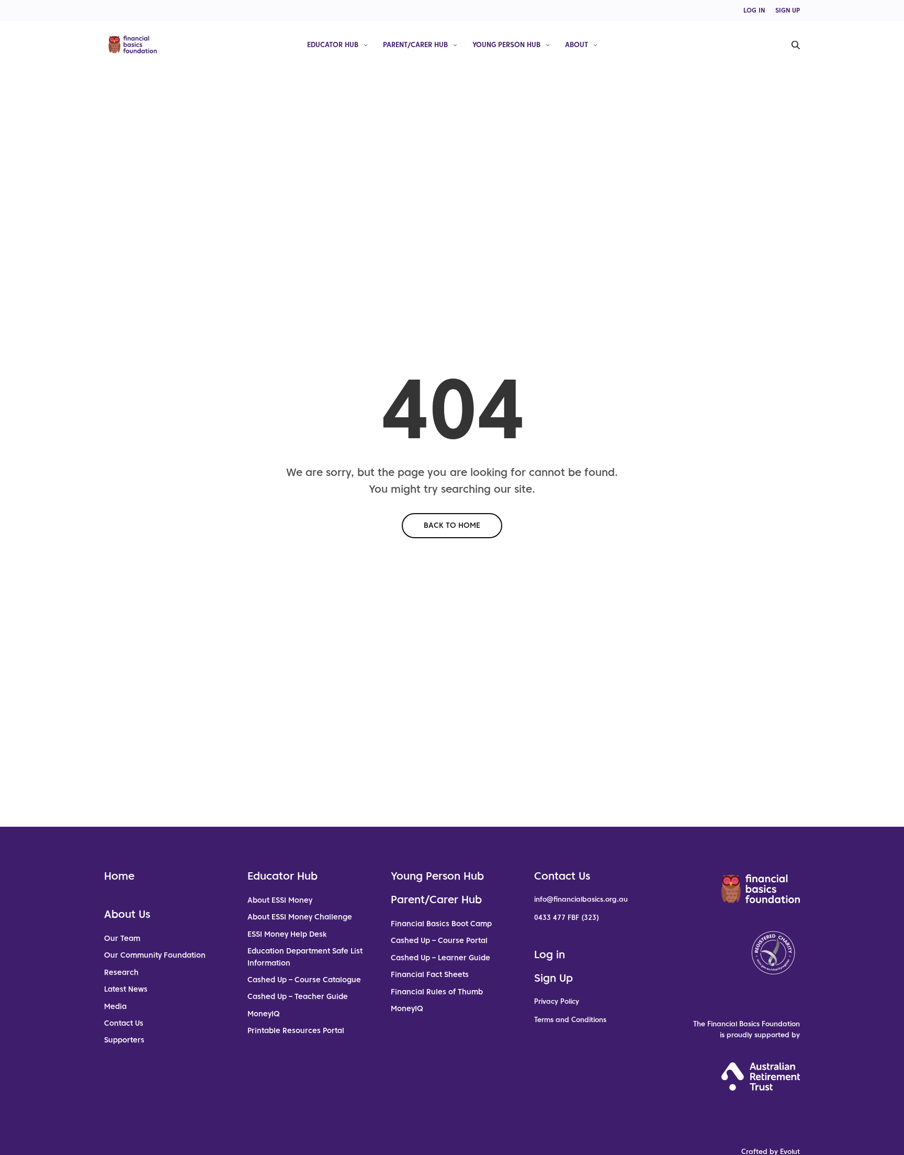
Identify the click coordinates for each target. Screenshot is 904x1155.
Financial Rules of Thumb (437, 991)
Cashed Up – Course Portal (439, 940)
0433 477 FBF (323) (566, 917)
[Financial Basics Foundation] (132, 44)
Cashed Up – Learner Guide (440, 957)
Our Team (122, 938)
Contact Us (123, 1023)
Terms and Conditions (570, 1020)
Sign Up (553, 978)
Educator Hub (332, 44)
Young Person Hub (506, 44)
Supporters (124, 1040)
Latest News (126, 989)
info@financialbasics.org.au (581, 899)
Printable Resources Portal (295, 1030)
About (576, 44)
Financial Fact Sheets (430, 974)
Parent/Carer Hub (415, 44)
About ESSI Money (279, 900)
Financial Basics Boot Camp (441, 923)
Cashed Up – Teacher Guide (297, 996)
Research (121, 972)
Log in (549, 954)
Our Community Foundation (155, 955)
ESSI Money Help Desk (286, 934)
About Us (127, 914)
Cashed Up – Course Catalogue (304, 979)
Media (115, 1006)
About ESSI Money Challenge (299, 917)
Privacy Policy (556, 1001)
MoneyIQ (263, 1013)
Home (119, 876)
